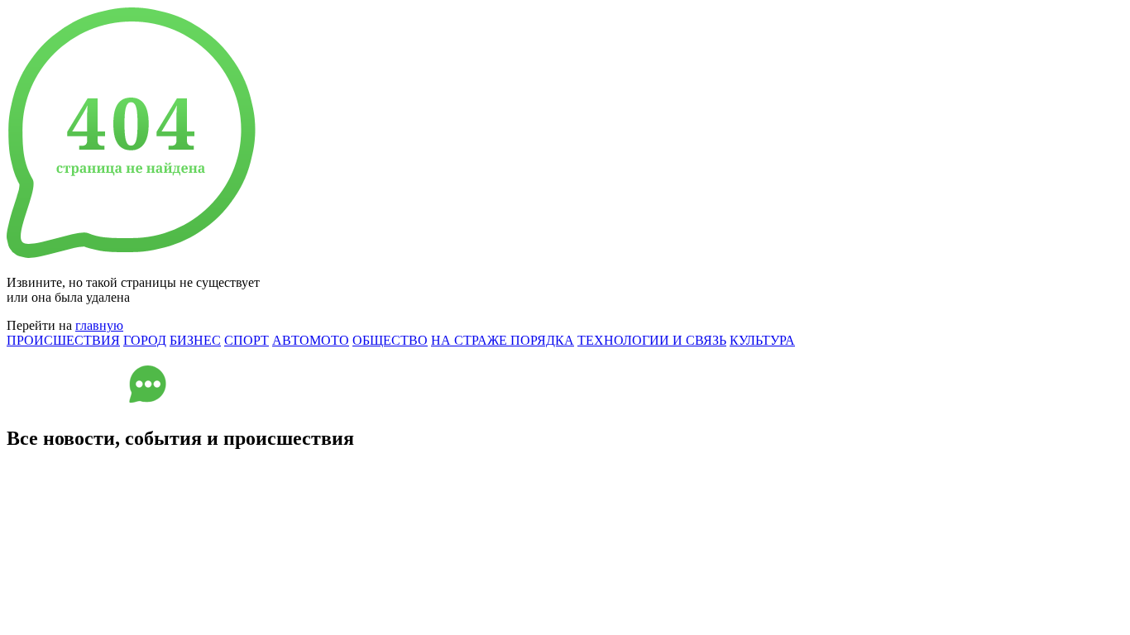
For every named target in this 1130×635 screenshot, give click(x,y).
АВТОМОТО (310, 340)
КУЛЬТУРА (762, 340)
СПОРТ (246, 340)
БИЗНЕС (195, 340)
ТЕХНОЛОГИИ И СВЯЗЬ (651, 340)
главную (99, 325)
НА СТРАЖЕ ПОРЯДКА (502, 340)
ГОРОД (144, 340)
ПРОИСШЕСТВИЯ (63, 340)
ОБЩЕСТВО (390, 340)
